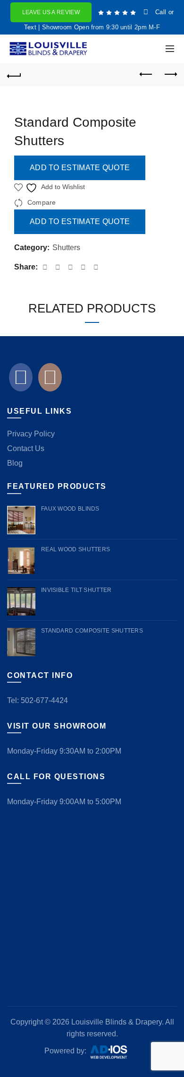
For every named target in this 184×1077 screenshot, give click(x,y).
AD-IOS (114, 1052)
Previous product (146, 74)
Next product (170, 74)
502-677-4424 (44, 700)
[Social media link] (21, 380)
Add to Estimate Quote (80, 168)
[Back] (14, 74)
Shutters (66, 247)
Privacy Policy (31, 434)
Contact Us (25, 448)
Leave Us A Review (51, 12)
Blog (15, 463)
